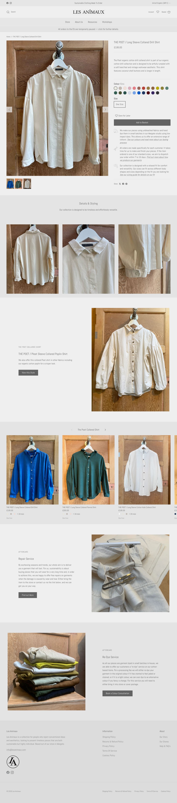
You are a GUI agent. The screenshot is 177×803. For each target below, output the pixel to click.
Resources (92, 21)
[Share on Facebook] (123, 184)
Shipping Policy (109, 736)
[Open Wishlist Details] (158, 12)
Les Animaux (16, 791)
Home (8, 36)
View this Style (28, 372)
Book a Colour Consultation (117, 693)
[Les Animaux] (88, 12)
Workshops (107, 21)
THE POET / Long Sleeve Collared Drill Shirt (27, 36)
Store (67, 21)
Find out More (28, 595)
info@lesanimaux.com (16, 749)
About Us (79, 21)
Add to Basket (142, 122)
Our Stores (164, 741)
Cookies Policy (108, 755)
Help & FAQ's (165, 746)
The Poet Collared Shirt (88, 429)
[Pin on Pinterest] (126, 184)
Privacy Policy (108, 746)
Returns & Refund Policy (112, 741)
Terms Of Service (109, 750)
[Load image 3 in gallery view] (57, 108)
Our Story (164, 736)
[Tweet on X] (120, 184)
